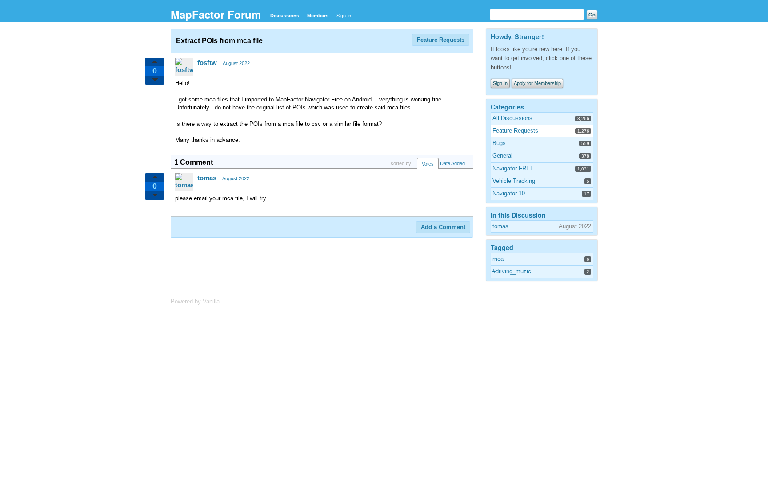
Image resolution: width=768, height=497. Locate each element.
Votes (428, 163)
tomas (206, 178)
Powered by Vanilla (195, 301)
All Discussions (512, 118)
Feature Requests (440, 39)
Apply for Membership (537, 83)
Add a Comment (443, 227)
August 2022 (236, 63)
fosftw (207, 62)
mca (498, 258)
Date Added (452, 163)
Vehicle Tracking (513, 181)
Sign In (343, 15)
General (502, 155)
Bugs (499, 143)
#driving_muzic (511, 271)
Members (317, 15)
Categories (507, 106)
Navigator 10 (508, 193)
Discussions (284, 15)
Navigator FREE (513, 168)
